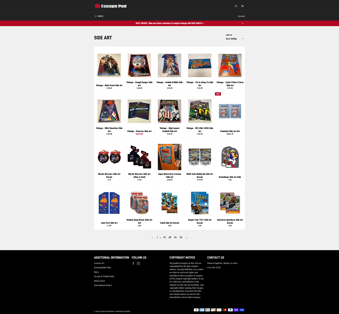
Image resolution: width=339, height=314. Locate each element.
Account (241, 16)
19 (164, 237)
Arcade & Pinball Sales (104, 276)
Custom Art (99, 263)
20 (170, 237)
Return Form (99, 281)
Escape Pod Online (107, 311)
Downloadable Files (102, 267)
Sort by (229, 35)
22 (181, 237)
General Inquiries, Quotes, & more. (222, 263)
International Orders (103, 285)
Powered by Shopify (122, 311)
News (96, 272)
